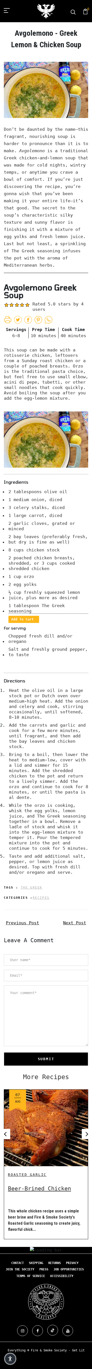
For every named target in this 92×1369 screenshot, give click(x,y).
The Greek (31, 887)
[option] (46, 1160)
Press (43, 1269)
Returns (54, 1263)
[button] (10, 1359)
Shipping (36, 1263)
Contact (17, 1263)
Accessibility (61, 1276)
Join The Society (20, 1269)
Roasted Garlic (27, 1175)
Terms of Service (30, 1276)
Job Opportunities (68, 1269)
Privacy (72, 1263)
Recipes (41, 898)
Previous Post (22, 922)
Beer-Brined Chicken (39, 1188)
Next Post (74, 922)
